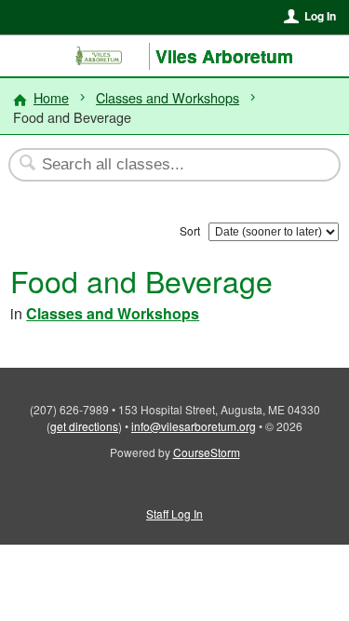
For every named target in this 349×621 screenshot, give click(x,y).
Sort (190, 230)
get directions (84, 426)
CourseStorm (206, 452)
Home (51, 97)
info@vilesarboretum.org (193, 426)
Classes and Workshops (167, 97)
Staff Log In (174, 513)
